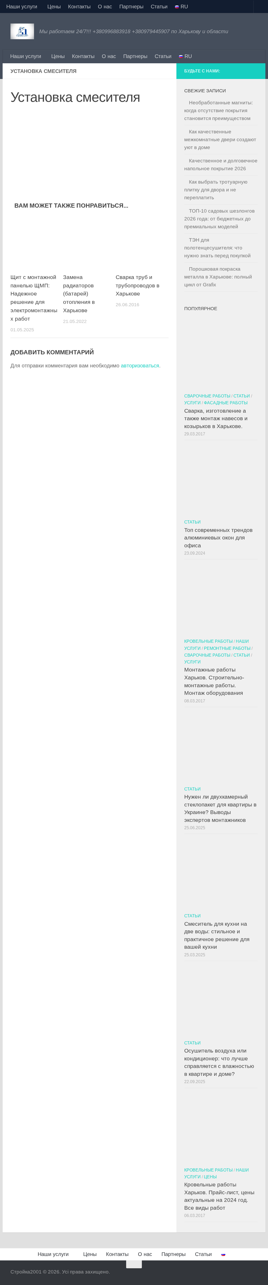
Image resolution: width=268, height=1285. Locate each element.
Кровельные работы (208, 641)
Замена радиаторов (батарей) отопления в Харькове (79, 294)
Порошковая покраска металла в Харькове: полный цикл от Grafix (218, 276)
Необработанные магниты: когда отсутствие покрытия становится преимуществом (218, 110)
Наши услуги (21, 6)
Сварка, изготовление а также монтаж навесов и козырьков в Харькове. (216, 418)
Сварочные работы (207, 396)
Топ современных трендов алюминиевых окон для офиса (218, 537)
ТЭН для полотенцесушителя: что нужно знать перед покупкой (217, 247)
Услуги (192, 402)
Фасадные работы (226, 402)
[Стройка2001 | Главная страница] (22, 31)
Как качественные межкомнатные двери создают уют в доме (220, 139)
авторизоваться (140, 365)
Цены (54, 6)
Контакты (79, 6)
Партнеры (131, 6)
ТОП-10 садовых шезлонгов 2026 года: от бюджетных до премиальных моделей (219, 218)
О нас (105, 6)
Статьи (159, 6)
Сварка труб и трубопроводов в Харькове (137, 285)
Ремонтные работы (227, 648)
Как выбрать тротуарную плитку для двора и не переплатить (215, 189)
